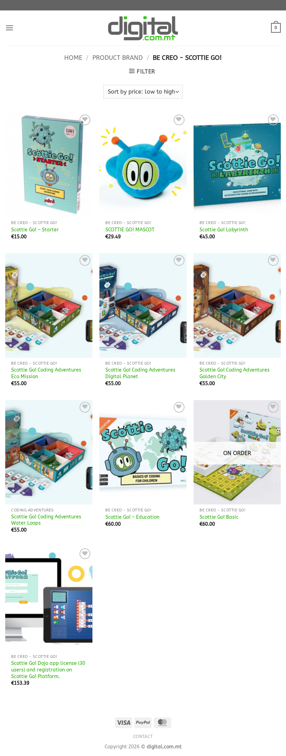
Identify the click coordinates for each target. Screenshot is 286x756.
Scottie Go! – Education (132, 517)
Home (73, 58)
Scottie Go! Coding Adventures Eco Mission (46, 373)
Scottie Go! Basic (219, 517)
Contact (143, 736)
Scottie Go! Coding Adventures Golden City (235, 373)
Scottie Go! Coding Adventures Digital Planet (140, 373)
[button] (9, 27)
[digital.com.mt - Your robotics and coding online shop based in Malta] (143, 28)
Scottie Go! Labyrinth (224, 230)
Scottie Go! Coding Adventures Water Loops (46, 520)
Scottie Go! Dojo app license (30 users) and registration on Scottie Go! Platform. (48, 669)
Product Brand (117, 58)
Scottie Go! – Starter (35, 230)
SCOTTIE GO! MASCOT (130, 230)
